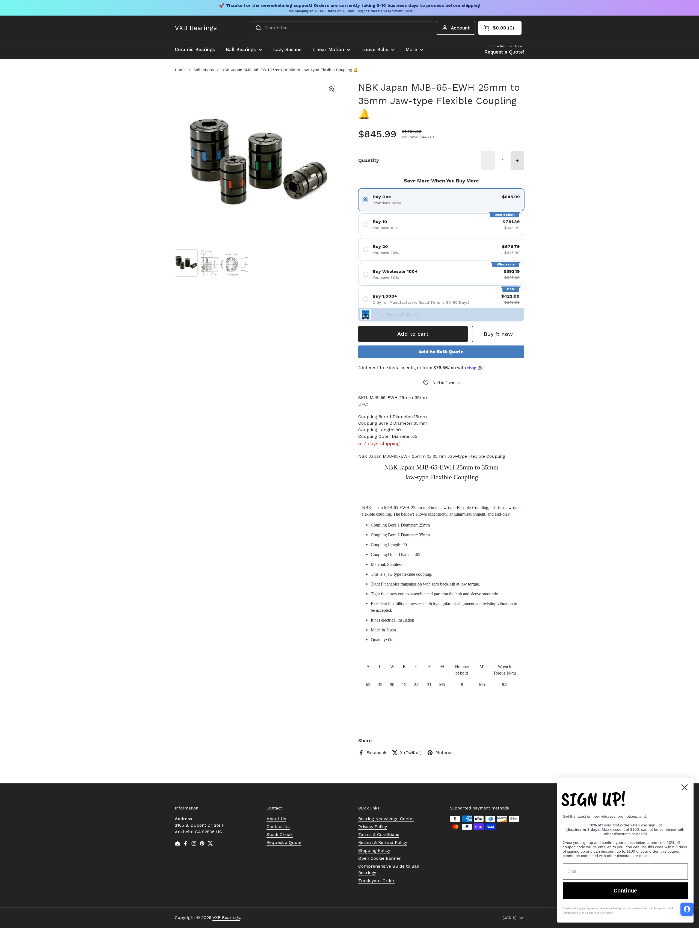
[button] (500, 28)
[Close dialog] (684, 787)
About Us (276, 818)
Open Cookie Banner (379, 858)
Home (180, 69)
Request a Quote (283, 842)
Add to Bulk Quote (441, 351)
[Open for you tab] (687, 909)
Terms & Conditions (378, 834)
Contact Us (278, 826)
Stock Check (279, 834)
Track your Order (376, 880)
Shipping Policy (374, 850)
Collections (203, 69)
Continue (625, 891)
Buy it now (498, 334)
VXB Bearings (196, 28)
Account (460, 28)
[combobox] (341, 27)
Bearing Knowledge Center (386, 818)
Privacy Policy (372, 826)
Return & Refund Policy (382, 842)
